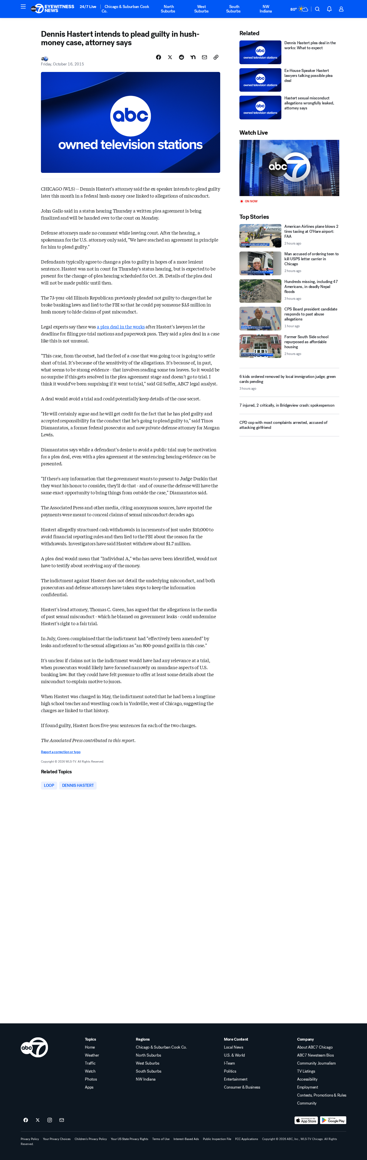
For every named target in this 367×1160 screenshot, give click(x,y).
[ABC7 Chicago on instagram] (50, 1120)
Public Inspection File (217, 1139)
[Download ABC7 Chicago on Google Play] (333, 1120)
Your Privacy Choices (57, 1139)
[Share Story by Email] (204, 57)
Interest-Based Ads (186, 1139)
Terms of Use (161, 1139)
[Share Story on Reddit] (181, 57)
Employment (307, 1087)
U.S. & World (234, 1055)
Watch (90, 1071)
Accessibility (307, 1079)
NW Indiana (266, 9)
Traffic (90, 1063)
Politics (230, 1071)
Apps (89, 1087)
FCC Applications (246, 1139)
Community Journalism (316, 1063)
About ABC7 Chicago (315, 1047)
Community (307, 1103)
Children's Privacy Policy (91, 1139)
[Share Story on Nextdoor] (193, 57)
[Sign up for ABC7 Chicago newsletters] (62, 1120)
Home (90, 1047)
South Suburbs (233, 9)
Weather (92, 1055)
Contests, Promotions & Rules (321, 1095)
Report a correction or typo (60, 752)
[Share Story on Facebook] (158, 57)
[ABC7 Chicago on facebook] (26, 1120)
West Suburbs (201, 9)
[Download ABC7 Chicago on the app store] (306, 1120)
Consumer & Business (242, 1087)
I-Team (229, 1063)
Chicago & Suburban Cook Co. (125, 9)
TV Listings (306, 1071)
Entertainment (235, 1079)
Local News (233, 1047)
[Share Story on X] (170, 57)
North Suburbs (168, 9)
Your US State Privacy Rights (129, 1139)
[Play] (289, 168)
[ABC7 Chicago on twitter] (38, 1120)
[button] (23, 6)
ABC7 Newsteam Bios (315, 1055)
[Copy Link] (216, 57)
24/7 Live (88, 6)
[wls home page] (34, 1047)
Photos (91, 1079)
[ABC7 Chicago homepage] (52, 8)
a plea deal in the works (121, 326)
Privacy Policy (30, 1139)
